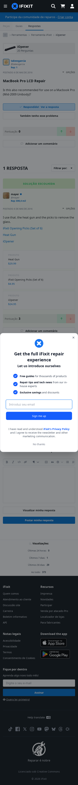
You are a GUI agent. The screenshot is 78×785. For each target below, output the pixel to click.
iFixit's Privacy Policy (56, 429)
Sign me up (39, 416)
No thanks (39, 444)
